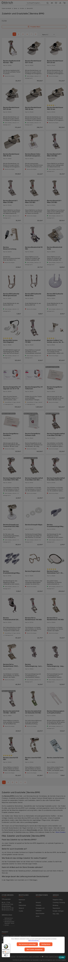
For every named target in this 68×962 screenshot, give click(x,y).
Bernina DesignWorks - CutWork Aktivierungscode (55, 388)
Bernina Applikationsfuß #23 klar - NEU (11, 61)
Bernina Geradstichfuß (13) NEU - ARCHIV (11, 712)
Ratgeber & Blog (57, 899)
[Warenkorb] (64, 3)
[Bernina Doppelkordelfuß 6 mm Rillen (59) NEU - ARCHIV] (56, 421)
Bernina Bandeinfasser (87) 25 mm (11, 108)
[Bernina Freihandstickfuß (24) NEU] (12, 605)
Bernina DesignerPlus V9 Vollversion (34, 388)
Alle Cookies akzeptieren (34, 949)
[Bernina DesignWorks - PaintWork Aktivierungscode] (12, 421)
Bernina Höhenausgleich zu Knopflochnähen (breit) (55, 712)
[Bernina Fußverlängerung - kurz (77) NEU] (34, 652)
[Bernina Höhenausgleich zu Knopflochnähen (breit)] (56, 698)
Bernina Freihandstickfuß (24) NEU (10, 618)
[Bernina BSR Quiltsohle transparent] (56, 281)
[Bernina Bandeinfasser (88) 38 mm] (12, 141)
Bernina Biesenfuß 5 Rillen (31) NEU (10, 201)
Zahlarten (38, 905)
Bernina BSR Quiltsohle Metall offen (33, 294)
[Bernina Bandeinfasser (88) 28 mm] (34, 95)
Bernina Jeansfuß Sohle (55, 757)
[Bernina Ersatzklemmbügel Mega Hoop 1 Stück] (56, 512)
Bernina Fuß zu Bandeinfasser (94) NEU (33, 618)
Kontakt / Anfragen (58, 911)
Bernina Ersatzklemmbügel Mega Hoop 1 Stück (55, 525)
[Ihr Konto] (60, 3)
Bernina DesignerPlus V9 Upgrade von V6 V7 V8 (12, 388)
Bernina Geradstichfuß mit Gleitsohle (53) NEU (33, 712)
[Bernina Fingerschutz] (34, 558)
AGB (20, 902)
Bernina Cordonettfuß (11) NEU (32, 341)
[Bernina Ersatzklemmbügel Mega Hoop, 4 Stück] (12, 558)
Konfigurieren (46, 944)
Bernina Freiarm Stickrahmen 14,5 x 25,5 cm (55, 572)
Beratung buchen (9, 921)
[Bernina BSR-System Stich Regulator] (12, 328)
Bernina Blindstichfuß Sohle (54, 248)
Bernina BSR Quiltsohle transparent (55, 294)
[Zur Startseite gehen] (7, 3)
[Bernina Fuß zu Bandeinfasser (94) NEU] (34, 605)
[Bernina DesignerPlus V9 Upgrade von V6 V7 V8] (12, 374)
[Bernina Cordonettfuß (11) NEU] (34, 328)
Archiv (37, 916)
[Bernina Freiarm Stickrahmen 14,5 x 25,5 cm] (56, 558)
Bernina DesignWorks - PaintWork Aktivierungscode (11, 434)
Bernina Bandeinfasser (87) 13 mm (33, 61)
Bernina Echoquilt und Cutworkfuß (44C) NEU (11, 525)
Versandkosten (36, 959)
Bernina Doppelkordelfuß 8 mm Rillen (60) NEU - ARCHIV (34, 479)
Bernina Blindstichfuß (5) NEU (34, 248)
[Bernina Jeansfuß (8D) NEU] (34, 745)
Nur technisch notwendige (27, 944)
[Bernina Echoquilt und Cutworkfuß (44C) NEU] (12, 512)
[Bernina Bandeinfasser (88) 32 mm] (56, 95)
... (36, 899)
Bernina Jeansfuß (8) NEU (10, 758)
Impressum (22, 899)
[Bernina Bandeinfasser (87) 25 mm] (12, 95)
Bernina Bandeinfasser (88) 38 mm (11, 155)
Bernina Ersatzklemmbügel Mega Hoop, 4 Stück (11, 572)
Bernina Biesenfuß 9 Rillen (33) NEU (54, 201)
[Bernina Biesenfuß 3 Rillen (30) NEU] (56, 141)
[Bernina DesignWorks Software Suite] (34, 421)
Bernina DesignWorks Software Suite (32, 434)
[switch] (6, 955)
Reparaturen (56, 908)
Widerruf (21, 908)
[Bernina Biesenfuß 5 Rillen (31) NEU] (12, 188)
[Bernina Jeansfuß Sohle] (56, 745)
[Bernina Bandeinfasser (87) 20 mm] (56, 48)
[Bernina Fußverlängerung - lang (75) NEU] (56, 652)
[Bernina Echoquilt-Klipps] (34, 512)
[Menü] (52, 3)
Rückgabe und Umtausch (40, 909)
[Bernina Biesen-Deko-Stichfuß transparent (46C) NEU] (34, 141)
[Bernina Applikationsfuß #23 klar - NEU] (12, 48)
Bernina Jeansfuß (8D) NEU (33, 758)
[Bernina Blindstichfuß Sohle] (56, 234)
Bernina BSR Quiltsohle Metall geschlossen (11, 294)
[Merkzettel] (56, 3)
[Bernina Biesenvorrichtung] (12, 234)
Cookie (21, 911)
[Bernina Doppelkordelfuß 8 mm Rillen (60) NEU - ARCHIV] (34, 465)
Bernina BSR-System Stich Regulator (10, 341)
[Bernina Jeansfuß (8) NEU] (12, 745)
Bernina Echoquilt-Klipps (33, 525)
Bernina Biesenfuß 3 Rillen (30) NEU (54, 155)
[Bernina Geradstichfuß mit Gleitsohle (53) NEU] (34, 698)
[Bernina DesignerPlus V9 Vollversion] (34, 374)
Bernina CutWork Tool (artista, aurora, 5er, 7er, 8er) (55, 341)
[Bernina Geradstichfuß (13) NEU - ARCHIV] (12, 698)
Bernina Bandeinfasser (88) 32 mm (55, 108)
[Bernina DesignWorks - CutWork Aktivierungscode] (56, 374)
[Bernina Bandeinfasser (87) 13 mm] (34, 48)
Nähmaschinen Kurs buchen (9, 919)
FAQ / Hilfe (56, 914)
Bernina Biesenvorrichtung (9, 248)
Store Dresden (60, 832)
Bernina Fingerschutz (32, 571)
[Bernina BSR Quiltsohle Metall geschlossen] (12, 281)
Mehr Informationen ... (34, 940)
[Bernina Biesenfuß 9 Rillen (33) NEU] (56, 188)
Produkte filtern (35, 27)
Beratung (55, 905)
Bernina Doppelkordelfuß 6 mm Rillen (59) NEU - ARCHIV (56, 434)
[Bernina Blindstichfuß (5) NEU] (34, 234)
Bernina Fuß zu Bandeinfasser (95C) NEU (10, 665)
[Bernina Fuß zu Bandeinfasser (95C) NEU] (12, 652)
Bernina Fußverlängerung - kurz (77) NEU (33, 665)
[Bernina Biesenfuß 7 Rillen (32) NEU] (34, 188)
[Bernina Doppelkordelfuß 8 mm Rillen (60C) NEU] (56, 465)
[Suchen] (48, 3)
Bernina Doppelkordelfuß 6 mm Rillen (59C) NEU (12, 479)
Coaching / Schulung (59, 902)
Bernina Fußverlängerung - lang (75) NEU (55, 665)
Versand (38, 902)
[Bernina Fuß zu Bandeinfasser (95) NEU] (56, 605)
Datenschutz (22, 905)
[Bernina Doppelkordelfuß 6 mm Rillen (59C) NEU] (12, 465)
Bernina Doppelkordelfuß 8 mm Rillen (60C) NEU (56, 479)
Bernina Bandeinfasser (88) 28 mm (33, 108)
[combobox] (36, 3)
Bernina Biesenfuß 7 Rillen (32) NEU (32, 201)
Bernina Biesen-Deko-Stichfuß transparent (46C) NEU (33, 155)
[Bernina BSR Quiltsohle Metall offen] (34, 281)
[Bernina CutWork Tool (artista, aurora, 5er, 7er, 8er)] (56, 328)
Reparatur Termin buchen (9, 924)
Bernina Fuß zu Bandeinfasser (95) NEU (55, 618)
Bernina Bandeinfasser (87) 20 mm (55, 61)
